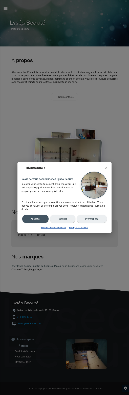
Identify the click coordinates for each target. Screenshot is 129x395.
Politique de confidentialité (53, 227)
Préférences (92, 219)
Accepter (35, 219)
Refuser (62, 219)
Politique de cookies (78, 227)
